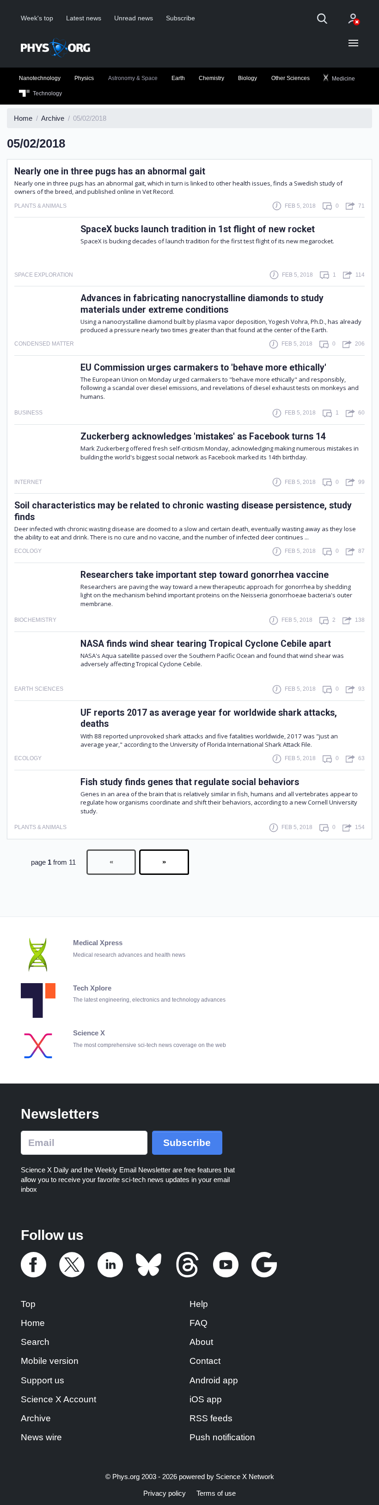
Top (28, 1304)
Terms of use (216, 1493)
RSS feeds (211, 1418)
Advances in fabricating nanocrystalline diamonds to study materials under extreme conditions (202, 304)
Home (33, 1323)
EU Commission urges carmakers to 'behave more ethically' (203, 367)
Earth (178, 78)
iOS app (206, 1399)
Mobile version (50, 1361)
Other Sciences (290, 78)
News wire (41, 1437)
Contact (205, 1361)
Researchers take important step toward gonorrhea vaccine (204, 575)
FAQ (199, 1323)
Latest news (83, 18)
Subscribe (180, 18)
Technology (46, 93)
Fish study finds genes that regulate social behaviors (189, 782)
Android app (214, 1380)
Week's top (37, 18)
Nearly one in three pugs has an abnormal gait (109, 171)
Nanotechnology (40, 78)
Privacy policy (164, 1493)
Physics (84, 78)
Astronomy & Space (133, 78)
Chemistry (211, 78)
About (201, 1342)
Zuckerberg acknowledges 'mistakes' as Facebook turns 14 (203, 436)
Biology (247, 78)
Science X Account (58, 1399)
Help (199, 1304)
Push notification (222, 1437)
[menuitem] (40, 79)
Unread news (133, 18)
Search (35, 1342)
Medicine (342, 78)
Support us (42, 1380)
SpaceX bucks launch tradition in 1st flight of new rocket (197, 229)
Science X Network (245, 1476)
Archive (36, 1418)
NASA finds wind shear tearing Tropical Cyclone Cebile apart (205, 643)
